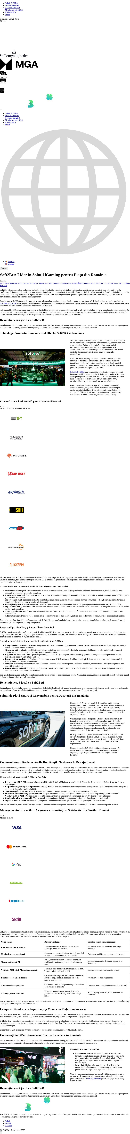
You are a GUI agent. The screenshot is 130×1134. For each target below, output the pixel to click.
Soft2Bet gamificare (8, 303)
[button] (65, 193)
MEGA (8, 1123)
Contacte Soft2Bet (12, 8)
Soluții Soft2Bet (11, 3)
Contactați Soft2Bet (93, 1078)
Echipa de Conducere (113, 283)
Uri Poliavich (10, 12)
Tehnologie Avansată (8, 283)
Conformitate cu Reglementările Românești (65, 283)
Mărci (7, 14)
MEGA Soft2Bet (12, 5)
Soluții (7, 1121)
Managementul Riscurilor (93, 283)
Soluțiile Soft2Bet (77, 372)
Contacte (8, 1126)
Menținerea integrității (14, 10)
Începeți (4, 268)
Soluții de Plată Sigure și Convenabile (32, 283)
